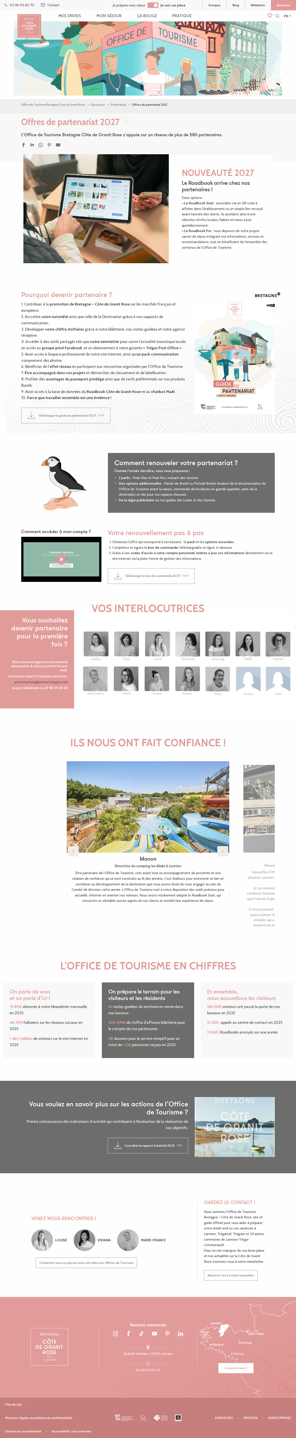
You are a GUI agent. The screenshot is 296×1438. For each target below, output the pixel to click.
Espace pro (224, 1418)
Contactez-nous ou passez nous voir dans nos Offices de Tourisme (86, 1263)
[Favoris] (270, 16)
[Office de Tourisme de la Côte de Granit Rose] (29, 22)
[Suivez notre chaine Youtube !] (154, 1334)
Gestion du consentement (23, 1431)
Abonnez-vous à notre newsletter (231, 1275)
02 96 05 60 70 (148, 1370)
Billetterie (258, 5)
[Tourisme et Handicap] (178, 1417)
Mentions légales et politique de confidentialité (38, 1418)
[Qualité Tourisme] (143, 1417)
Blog (236, 5)
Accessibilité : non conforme (71, 1431)
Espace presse (279, 1418)
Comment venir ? (236, 1368)
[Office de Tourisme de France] (161, 1417)
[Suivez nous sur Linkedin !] (180, 1334)
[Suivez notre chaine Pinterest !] (167, 1334)
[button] (277, 16)
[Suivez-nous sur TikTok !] (141, 1334)
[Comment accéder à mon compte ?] (61, 559)
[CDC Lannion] (123, 1417)
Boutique (283, 5)
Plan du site (13, 1404)
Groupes (214, 5)
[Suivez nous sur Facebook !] (128, 1334)
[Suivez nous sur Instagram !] (115, 1334)
